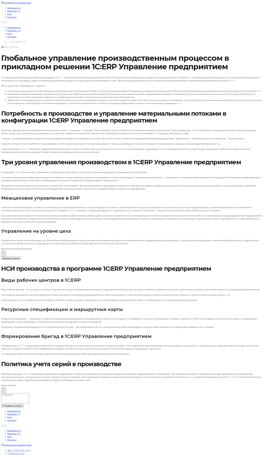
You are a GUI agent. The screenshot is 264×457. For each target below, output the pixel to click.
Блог (9, 14)
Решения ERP (14, 11)
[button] (132, 22)
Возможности (14, 8)
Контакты (11, 17)
